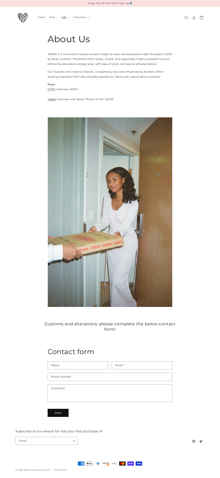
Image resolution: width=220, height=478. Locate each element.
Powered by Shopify (40, 470)
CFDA (51, 89)
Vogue (52, 99)
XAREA (27, 470)
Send (58, 412)
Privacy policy (60, 470)
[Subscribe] (73, 441)
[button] (53, 17)
